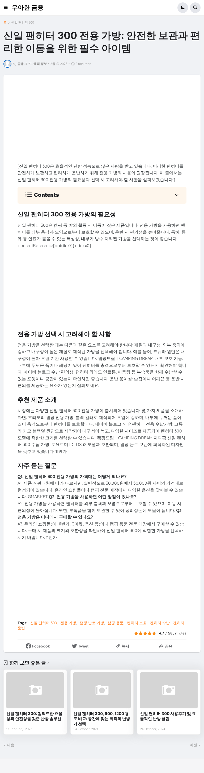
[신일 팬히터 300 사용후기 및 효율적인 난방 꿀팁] (169, 690)
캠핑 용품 (116, 622)
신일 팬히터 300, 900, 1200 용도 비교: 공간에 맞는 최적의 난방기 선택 (101, 718)
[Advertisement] (102, 126)
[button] (7, 7)
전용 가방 (68, 622)
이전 (193, 745)
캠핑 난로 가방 (92, 622)
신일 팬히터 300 (22, 22)
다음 (10, 745)
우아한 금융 (28, 7)
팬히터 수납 (160, 622)
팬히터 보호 (137, 622)
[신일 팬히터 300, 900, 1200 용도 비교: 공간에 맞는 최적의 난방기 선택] (102, 690)
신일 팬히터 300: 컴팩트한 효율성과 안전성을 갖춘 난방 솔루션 (34, 716)
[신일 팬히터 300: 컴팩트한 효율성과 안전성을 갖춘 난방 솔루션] (35, 690)
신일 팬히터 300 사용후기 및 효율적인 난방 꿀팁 (168, 716)
